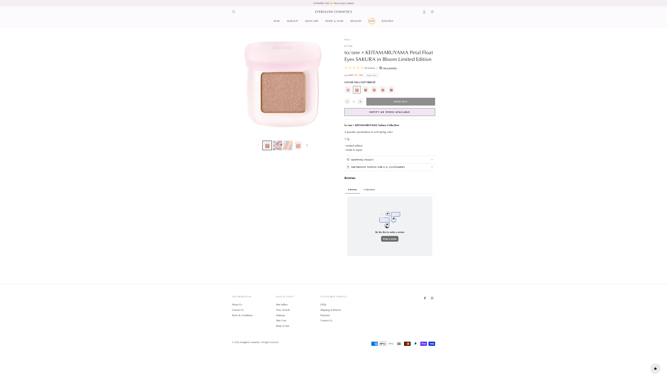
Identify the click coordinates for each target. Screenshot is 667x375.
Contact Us (238, 310)
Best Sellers (281, 304)
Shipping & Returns (330, 310)
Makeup (280, 315)
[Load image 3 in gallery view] (288, 145)
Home (347, 39)
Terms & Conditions (242, 315)
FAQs (323, 304)
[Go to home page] (333, 11)
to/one (348, 45)
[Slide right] (307, 145)
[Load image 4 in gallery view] (298, 145)
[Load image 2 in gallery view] (277, 145)
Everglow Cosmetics (250, 342)
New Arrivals (283, 310)
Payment (325, 315)
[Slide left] (258, 145)
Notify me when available (389, 112)
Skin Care (281, 320)
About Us (237, 304)
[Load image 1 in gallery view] (267, 145)
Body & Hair (282, 326)
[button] (234, 11)
